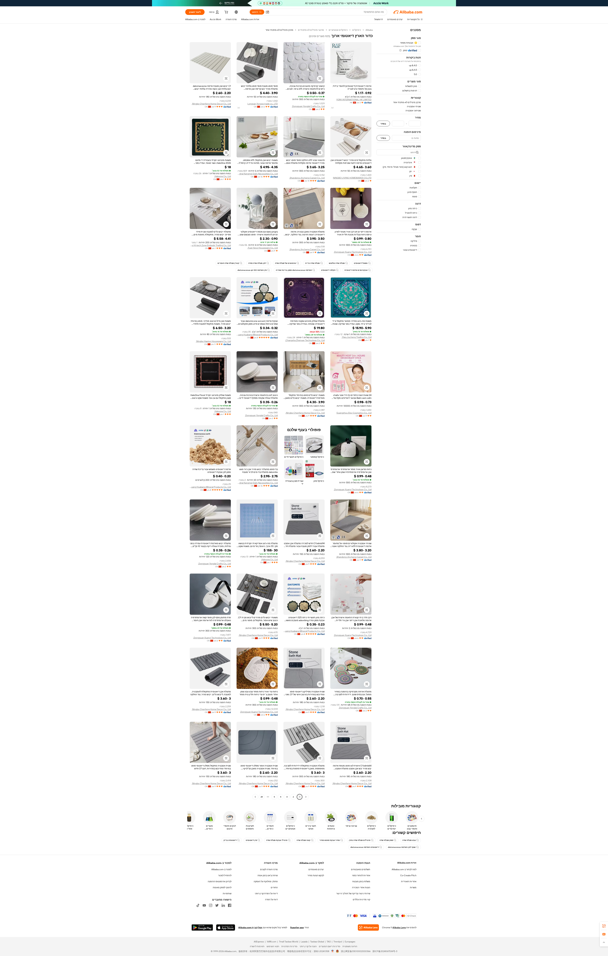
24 (262, 797)
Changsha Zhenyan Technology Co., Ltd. (305, 340)
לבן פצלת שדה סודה (257, 263)
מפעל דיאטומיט (360, 263)
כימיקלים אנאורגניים (338, 30)
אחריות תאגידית (408, 881)
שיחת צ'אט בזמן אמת (268, 875)
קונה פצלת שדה (303, 840)
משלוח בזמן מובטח (361, 881)
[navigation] (399, 414)
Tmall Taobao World (288, 941)
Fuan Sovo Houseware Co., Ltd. (262, 248)
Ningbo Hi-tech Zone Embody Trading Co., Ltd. (210, 245)
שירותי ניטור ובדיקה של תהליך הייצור (353, 893)
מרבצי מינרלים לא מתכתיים (311, 30)
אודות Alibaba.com (406, 862)
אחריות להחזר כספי (361, 875)
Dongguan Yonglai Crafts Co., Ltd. (308, 106)
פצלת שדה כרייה (312, 263)
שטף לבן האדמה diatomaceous (402, 847)
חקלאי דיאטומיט (328, 270)
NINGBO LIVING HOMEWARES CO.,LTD (352, 178)
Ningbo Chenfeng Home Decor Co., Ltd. (211, 103)
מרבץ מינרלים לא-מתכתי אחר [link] (279, 30)
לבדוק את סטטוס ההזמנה (219, 881)
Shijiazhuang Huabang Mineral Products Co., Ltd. (257, 334)
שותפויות (227, 893)
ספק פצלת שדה (386, 840)
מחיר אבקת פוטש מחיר (330, 840)
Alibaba (369, 30)
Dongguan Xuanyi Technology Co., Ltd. (352, 252)
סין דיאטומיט (251, 840)
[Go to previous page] (306, 797)
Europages (350, 941)
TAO (329, 941)
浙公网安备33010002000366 (355, 951)
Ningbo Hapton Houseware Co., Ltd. (213, 341)
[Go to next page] (255, 797)
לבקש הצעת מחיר (315, 875)
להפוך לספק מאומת (222, 887)
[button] (267, 12)
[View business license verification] (332, 951)
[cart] (226, 12)
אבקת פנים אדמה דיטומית (356, 270)
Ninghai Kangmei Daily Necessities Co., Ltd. (257, 173)
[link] (604, 926)
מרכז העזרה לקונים (269, 869)
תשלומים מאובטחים (360, 869)
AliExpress (259, 941)
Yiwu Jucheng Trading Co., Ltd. (356, 337)
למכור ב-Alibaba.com (221, 869)
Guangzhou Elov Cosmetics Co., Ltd (353, 413)
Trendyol (337, 941)
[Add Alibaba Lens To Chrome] (368, 927)
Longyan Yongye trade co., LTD (262, 103)
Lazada (304, 941)
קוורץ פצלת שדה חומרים (228, 263)
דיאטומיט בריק (230, 840)
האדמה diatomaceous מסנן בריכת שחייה (294, 270)
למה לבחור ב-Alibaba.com (404, 869)
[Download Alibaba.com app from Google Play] (202, 927)
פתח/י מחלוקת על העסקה (266, 881)
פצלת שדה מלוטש (337, 263)
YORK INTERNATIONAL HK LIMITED (353, 99)
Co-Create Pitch (408, 875)
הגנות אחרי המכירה (361, 887)
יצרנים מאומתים (316, 869)
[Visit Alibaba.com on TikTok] (198, 905)
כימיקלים (356, 30)
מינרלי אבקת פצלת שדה (276, 840)
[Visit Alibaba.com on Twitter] (217, 905)
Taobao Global (317, 941)
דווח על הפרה (271, 899)
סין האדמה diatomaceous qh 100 (252, 270)
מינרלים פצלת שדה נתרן (359, 840)
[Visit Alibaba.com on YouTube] (204, 905)
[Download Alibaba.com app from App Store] (225, 927)
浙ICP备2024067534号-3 (384, 951)
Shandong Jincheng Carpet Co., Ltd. (307, 178)
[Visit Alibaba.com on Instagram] (210, 905)
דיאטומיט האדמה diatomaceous (364, 847)
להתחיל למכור (224, 875)
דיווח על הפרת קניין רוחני (266, 893)
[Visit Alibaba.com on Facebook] (229, 905)
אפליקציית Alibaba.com (250, 927)
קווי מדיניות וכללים (361, 899)
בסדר (383, 123)
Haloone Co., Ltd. (222, 176)
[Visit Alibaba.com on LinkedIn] (223, 905)
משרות (413, 887)
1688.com (271, 941)
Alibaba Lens (399, 927)
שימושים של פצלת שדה (285, 263)
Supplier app (297, 927)
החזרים (274, 887)
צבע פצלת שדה (409, 840)
